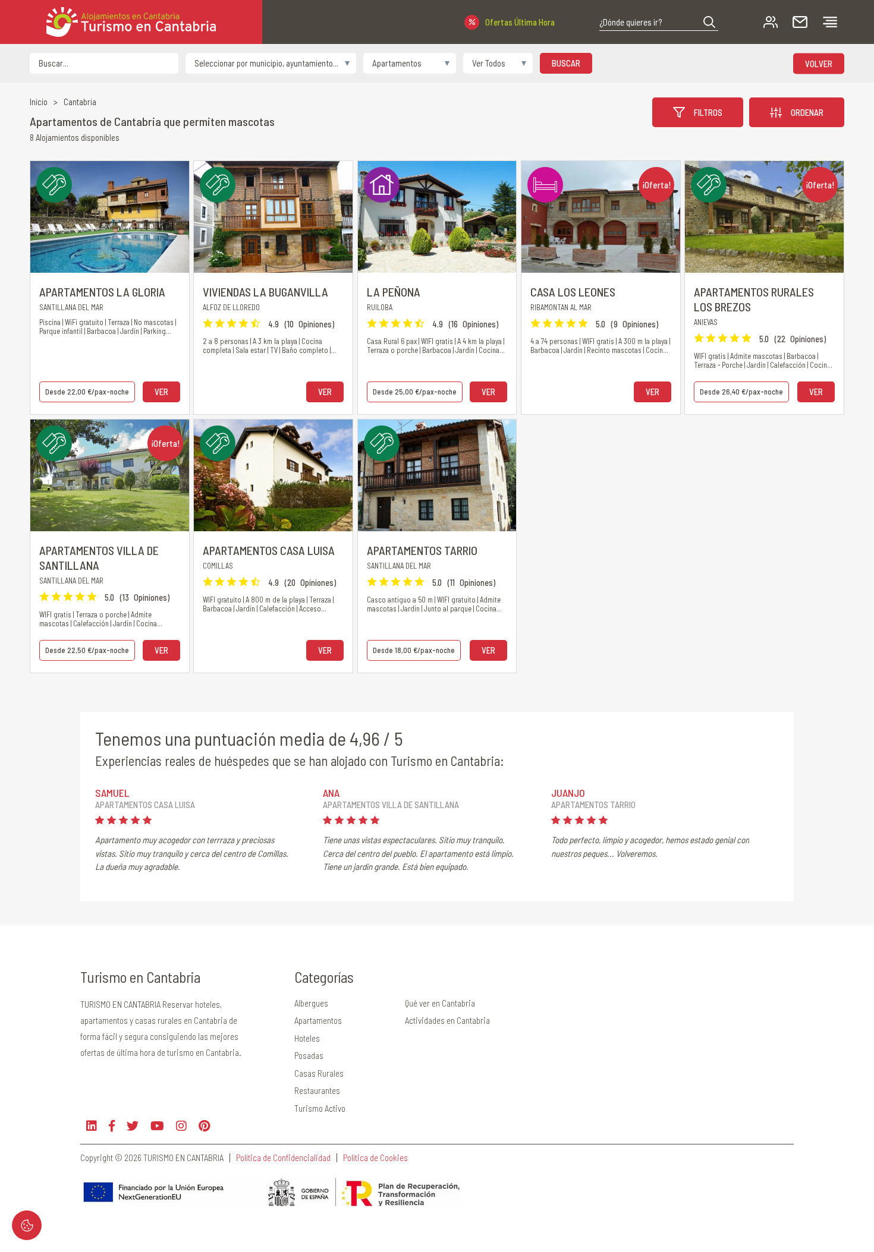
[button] (709, 22)
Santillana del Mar (71, 307)
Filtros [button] (708, 112)
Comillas (218, 565)
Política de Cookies (375, 1157)
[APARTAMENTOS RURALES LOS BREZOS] (764, 217)
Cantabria (80, 101)
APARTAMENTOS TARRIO (422, 550)
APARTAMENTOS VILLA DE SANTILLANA (99, 557)
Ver (161, 391)
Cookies (27, 1225)
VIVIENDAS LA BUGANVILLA (265, 292)
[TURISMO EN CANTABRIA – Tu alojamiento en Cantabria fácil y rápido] (131, 22)
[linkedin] (91, 1125)
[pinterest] (204, 1125)
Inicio (39, 101)
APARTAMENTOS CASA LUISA (269, 550)
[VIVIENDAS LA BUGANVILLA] (273, 217)
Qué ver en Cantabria (440, 1003)
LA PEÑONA (393, 292)
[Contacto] (800, 22)
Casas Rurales (319, 1073)
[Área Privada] (770, 22)
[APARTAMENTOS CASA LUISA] (273, 475)
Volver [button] (818, 63)
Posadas (308, 1055)
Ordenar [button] (807, 112)
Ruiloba (379, 307)
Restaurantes (317, 1090)
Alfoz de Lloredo (231, 307)
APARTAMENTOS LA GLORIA (102, 292)
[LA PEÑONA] (437, 217)
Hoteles (307, 1038)
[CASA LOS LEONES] (600, 217)
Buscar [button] (566, 63)
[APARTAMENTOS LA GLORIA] (109, 217)
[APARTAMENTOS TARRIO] (437, 475)
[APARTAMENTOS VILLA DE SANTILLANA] (109, 475)
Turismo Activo (319, 1108)
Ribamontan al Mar (561, 307)
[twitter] (133, 1125)
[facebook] (112, 1125)
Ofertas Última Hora (520, 22)
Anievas (706, 322)
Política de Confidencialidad (283, 1157)
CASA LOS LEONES (572, 292)
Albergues (311, 1003)
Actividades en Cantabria (447, 1020)
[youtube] (157, 1125)
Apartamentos (318, 1020)
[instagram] (181, 1125)
